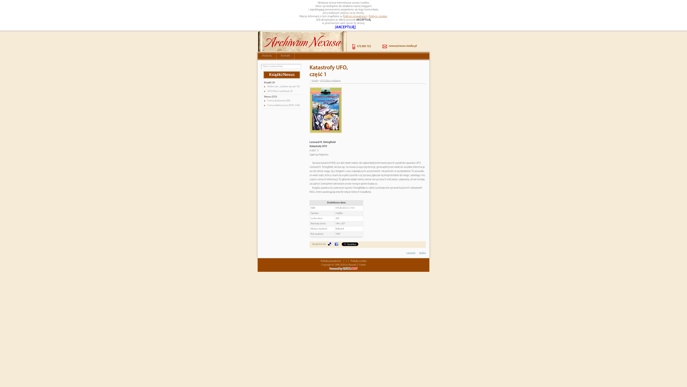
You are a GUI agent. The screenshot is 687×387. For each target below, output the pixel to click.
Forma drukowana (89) (278, 100)
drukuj (422, 253)
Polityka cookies (359, 261)
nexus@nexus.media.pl (403, 46)
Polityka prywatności (331, 261)
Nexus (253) (270, 96)
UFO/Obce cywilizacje (330, 81)
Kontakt (285, 55)
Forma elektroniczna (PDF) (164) (283, 105)
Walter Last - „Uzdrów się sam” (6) (283, 86)
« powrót (410, 253)
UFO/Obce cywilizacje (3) (280, 91)
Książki (315, 81)
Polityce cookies (378, 16)
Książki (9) (269, 82)
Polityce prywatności (355, 16)
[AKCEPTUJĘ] (345, 27)
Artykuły (267, 55)
